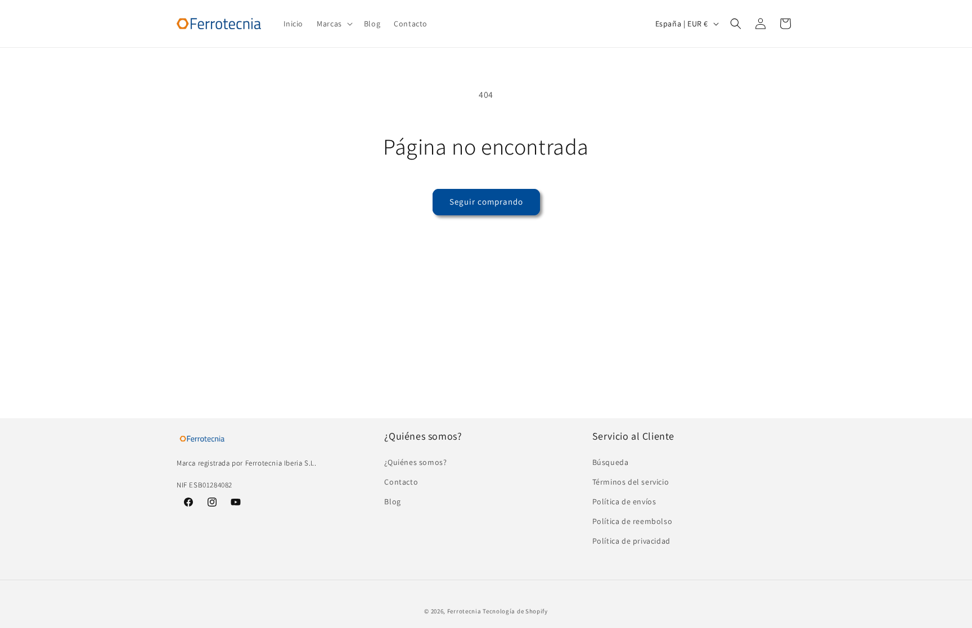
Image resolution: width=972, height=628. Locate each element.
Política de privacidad (631, 541)
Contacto (401, 482)
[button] (333, 23)
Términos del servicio (630, 482)
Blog (392, 501)
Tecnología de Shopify (515, 611)
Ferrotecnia (464, 611)
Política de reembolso (632, 521)
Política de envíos (624, 501)
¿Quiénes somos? (415, 462)
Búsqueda (610, 462)
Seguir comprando (486, 201)
